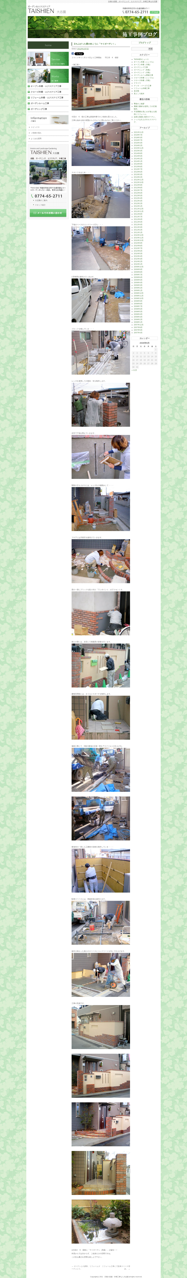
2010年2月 (138, 261)
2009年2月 (138, 288)
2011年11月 (138, 211)
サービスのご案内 (49, 58)
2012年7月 (138, 190)
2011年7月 (138, 217)
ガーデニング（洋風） (142, 72)
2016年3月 (138, 143)
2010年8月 (138, 246)
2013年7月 (138, 169)
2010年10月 (138, 240)
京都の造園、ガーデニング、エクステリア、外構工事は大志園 (132, 1)
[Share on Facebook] (73, 54)
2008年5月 (138, 312)
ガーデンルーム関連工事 (143, 75)
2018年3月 (138, 138)
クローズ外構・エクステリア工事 (46, 92)
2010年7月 (138, 248)
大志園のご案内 (41, 200)
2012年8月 (138, 188)
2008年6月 (138, 309)
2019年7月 (138, 135)
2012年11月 (138, 180)
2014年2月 (138, 159)
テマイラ (137, 83)
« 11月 (134, 370)
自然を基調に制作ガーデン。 (145, 117)
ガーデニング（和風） (142, 70)
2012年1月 (138, 206)
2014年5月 (138, 156)
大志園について (49, 171)
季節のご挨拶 (139, 104)
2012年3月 (138, 201)
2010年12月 (138, 235)
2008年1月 (138, 322)
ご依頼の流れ (36, 133)
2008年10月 (138, 298)
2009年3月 (138, 285)
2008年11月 (138, 296)
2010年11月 (138, 238)
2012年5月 (138, 196)
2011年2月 (138, 230)
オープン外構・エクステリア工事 (46, 86)
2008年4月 (138, 314)
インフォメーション (49, 119)
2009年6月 (138, 277)
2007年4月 (138, 333)
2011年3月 (138, 227)
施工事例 (49, 75)
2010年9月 (138, 243)
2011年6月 (138, 219)
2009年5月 (138, 280)
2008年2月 (138, 319)
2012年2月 (138, 203)
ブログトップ (144, 42)
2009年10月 (138, 267)
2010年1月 (138, 264)
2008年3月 (138, 317)
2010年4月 (138, 256)
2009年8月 (138, 272)
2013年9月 (138, 164)
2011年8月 (138, 214)
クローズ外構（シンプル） (144, 78)
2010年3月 (138, 259)
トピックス (35, 127)
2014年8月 (138, 153)
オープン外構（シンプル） (144, 62)
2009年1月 (138, 290)
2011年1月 (138, 232)
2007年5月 (138, 330)
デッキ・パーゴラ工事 (142, 86)
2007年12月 (138, 325)
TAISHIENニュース (141, 59)
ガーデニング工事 (39, 109)
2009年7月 (138, 275)
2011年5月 (138, 222)
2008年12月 (138, 293)
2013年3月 (138, 174)
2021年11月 (138, 132)
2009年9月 (138, 269)
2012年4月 (138, 198)
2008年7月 (138, 306)
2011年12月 (138, 209)
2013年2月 (138, 177)
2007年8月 (138, 327)
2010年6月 (138, 251)
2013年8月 (138, 167)
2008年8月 (138, 304)
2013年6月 (138, 172)
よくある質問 (36, 139)
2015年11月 (138, 148)
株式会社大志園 (48, 45)
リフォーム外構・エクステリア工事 (47, 97)
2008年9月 (138, 301)
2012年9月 (138, 185)
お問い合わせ (49, 214)
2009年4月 (138, 283)
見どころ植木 (139, 94)
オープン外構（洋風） (142, 65)
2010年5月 (138, 254)
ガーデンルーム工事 (40, 103)
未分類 (136, 91)
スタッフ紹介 (40, 205)
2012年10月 (138, 182)
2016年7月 (138, 140)
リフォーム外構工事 (142, 88)
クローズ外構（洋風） (142, 80)
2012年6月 (138, 193)
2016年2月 (138, 145)
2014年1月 (138, 161)
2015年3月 (138, 151)
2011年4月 (138, 225)
